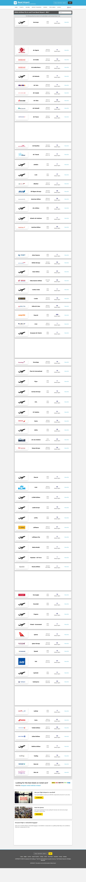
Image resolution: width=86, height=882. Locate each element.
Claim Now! (39, 797)
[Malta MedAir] (21, 547)
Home (16, 7)
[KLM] (21, 487)
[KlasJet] (21, 477)
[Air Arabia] (21, 59)
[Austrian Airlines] (21, 227)
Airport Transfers (36, 7)
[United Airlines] (21, 736)
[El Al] (21, 323)
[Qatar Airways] (21, 643)
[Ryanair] (21, 651)
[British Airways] (21, 262)
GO (70, 2)
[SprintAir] (21, 672)
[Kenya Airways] (21, 448)
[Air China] (21, 100)
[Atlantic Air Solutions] (21, 218)
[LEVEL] (21, 517)
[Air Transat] (21, 154)
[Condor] (21, 298)
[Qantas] (21, 634)
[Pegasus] (21, 614)
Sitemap (65, 856)
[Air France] (21, 116)
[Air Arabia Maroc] (21, 67)
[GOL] (21, 401)
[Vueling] (21, 755)
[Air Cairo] (21, 85)
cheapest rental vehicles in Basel (31, 785)
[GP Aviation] (21, 412)
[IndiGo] (21, 429)
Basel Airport (27, 2)
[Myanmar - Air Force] (21, 557)
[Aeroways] (21, 22)
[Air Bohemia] (21, 76)
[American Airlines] (21, 199)
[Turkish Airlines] (21, 727)
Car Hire (27, 7)
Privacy (60, 856)
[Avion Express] (21, 255)
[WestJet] (21, 764)
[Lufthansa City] (21, 537)
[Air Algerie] (21, 50)
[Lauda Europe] (21, 507)
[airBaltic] (21, 164)
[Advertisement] (43, 36)
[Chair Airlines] (21, 271)
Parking (45, 7)
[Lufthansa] (21, 527)
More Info (67, 22)
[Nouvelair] (21, 603)
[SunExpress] (21, 681)
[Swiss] (21, 720)
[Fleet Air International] (21, 371)
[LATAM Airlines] (21, 497)
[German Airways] (21, 391)
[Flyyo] (21, 381)
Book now (38, 814)
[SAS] (21, 661)
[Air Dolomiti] (21, 108)
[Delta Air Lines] (21, 306)
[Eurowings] (21, 362)
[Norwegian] (21, 594)
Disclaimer (56, 856)
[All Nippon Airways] (21, 191)
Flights (21, 7)
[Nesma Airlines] (21, 566)
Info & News (52, 7)
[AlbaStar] (21, 183)
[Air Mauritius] (21, 145)
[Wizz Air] (21, 772)
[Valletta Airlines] (21, 746)
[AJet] (21, 174)
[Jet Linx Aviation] (21, 439)
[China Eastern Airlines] (21, 280)
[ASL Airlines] (21, 208)
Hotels (59, 7)
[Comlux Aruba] (21, 289)
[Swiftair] (21, 710)
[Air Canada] (21, 92)
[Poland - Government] (21, 624)
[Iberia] (21, 421)
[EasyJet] (21, 315)
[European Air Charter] (21, 332)
